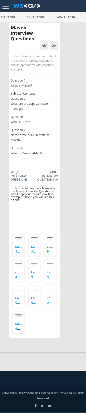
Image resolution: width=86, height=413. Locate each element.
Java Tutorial (66, 17)
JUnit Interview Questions (47, 175)
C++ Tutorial (36, 17)
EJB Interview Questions (19, 175)
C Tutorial (9, 17)
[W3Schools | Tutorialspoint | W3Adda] (26, 7)
